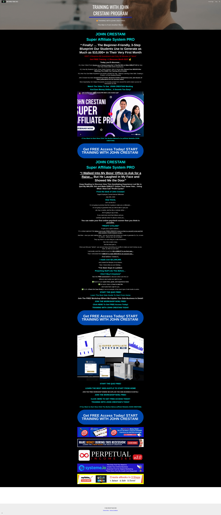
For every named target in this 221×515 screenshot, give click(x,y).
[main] (110, 15)
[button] (219, 1)
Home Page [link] (210, 1)
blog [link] (216, 1)
